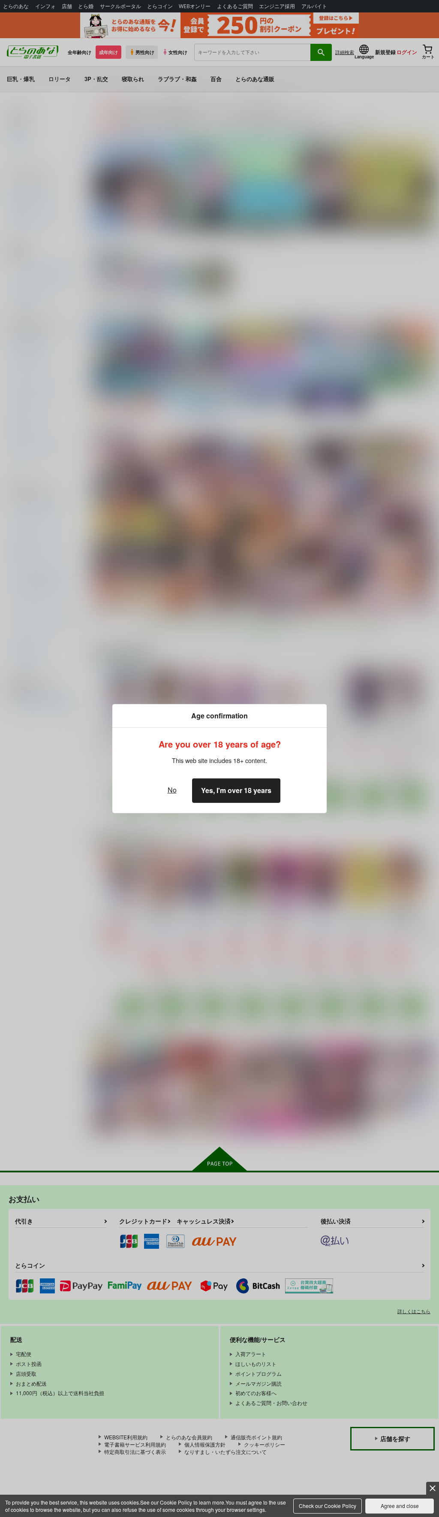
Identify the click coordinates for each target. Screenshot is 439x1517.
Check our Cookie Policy (327, 1505)
